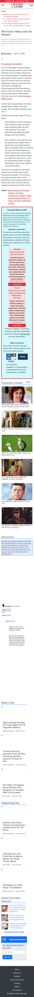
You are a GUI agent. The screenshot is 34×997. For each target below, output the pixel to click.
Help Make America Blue (14, 932)
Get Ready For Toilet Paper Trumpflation (12, 886)
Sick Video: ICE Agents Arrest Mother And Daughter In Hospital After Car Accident (13, 788)
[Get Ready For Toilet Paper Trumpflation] (14, 876)
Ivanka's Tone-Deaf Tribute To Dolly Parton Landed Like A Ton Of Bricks (14, 826)
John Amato (6, 796)
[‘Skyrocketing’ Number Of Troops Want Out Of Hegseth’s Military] (14, 713)
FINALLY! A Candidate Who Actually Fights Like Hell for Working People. (18, 926)
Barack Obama (14, 190)
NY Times (17, 201)
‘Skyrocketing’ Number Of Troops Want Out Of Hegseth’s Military (14, 725)
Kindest (11, 361)
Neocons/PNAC (21, 198)
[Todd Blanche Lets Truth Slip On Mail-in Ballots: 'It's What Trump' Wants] (14, 844)
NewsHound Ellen (8, 731)
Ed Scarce (8, 53)
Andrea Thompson (8, 764)
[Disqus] (17, 624)
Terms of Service (7, 552)
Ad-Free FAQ (25, 334)
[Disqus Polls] (17, 579)
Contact (17, 976)
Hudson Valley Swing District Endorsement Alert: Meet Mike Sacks (17, 918)
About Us (17, 973)
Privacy (17, 983)
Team (17, 969)
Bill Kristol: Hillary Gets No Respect (16, 33)
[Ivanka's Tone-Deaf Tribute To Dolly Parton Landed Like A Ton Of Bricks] (14, 813)
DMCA (17, 986)
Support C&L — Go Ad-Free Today (17, 1)
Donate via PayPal (23, 357)
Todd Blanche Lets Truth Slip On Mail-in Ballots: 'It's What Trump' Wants (13, 857)
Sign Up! (7, 957)
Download (7, 64)
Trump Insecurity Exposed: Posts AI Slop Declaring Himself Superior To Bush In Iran (14, 756)
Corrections (17, 990)
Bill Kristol (25, 190)
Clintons (11, 193)
